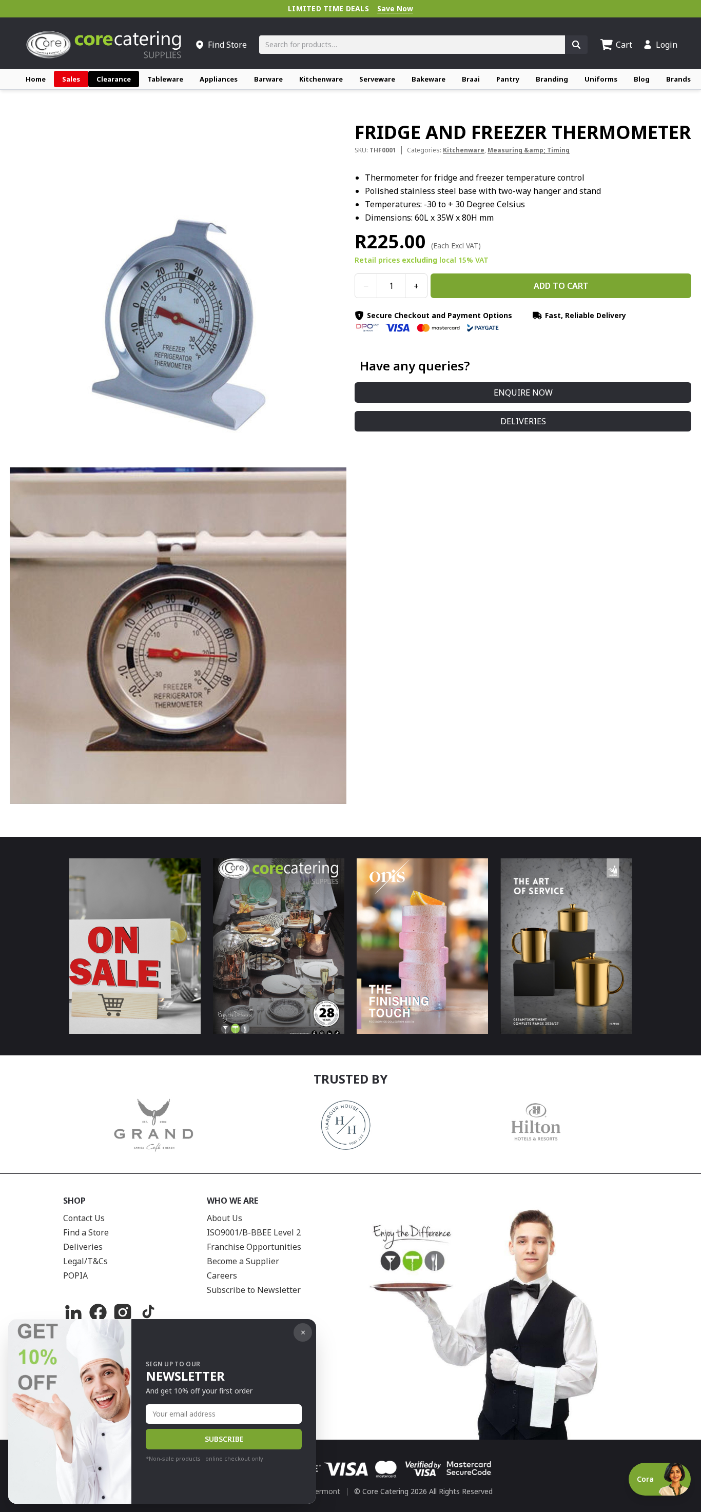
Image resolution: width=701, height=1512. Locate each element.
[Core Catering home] (104, 45)
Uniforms (601, 79)
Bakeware (428, 79)
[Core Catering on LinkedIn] (73, 1312)
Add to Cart (561, 285)
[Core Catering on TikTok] (147, 1312)
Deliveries (523, 421)
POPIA (75, 1275)
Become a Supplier (243, 1261)
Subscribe (224, 1439)
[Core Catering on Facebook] (98, 1312)
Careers (222, 1275)
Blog (642, 79)
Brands (678, 79)
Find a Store (86, 1232)
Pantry (507, 79)
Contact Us (84, 1218)
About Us (224, 1218)
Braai (471, 79)
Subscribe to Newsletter (254, 1289)
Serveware (377, 79)
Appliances (219, 79)
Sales (71, 79)
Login (666, 44)
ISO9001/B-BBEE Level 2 (254, 1232)
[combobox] (412, 44)
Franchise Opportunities (254, 1246)
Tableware (165, 79)
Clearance (113, 79)
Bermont (325, 1491)
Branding (552, 79)
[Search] (576, 44)
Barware (268, 79)
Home (36, 79)
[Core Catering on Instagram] (122, 1312)
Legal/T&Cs (85, 1261)
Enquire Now (523, 392)
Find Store (227, 44)
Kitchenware (321, 79)
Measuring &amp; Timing (529, 150)
